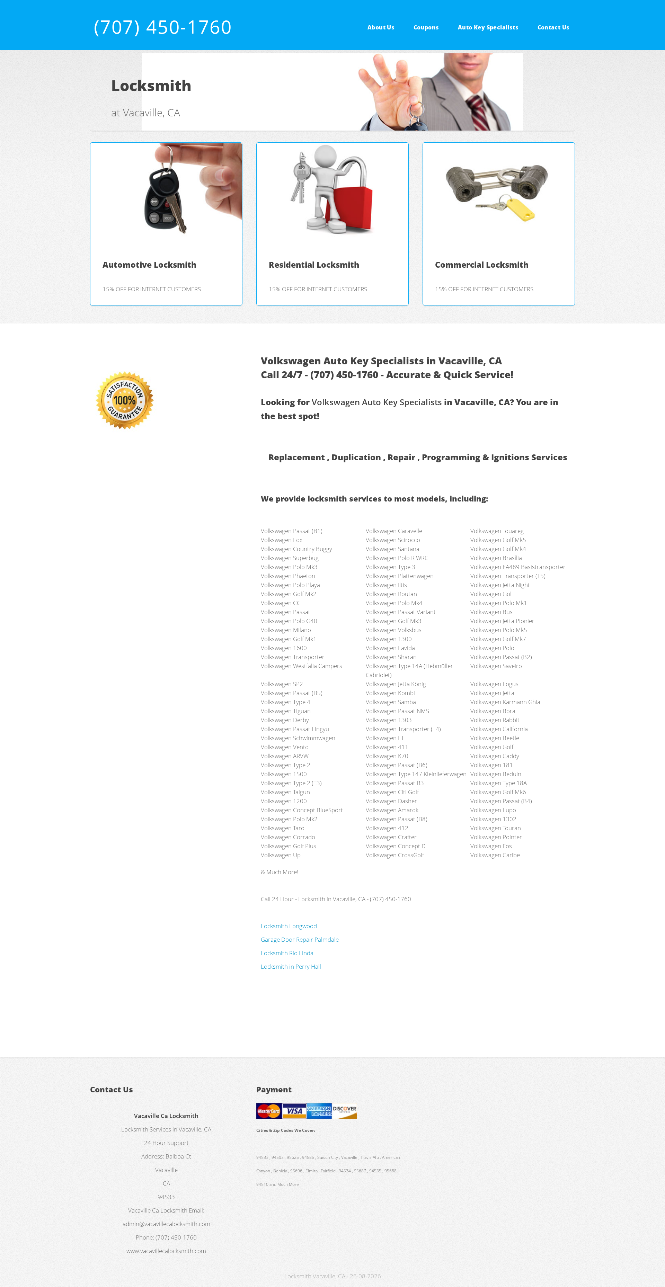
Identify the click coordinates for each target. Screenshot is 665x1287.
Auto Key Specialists (488, 27)
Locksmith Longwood (289, 926)
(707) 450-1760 (163, 26)
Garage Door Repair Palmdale (300, 939)
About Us (380, 27)
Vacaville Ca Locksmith (157, 1210)
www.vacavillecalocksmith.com (166, 1250)
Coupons (426, 27)
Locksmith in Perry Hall (291, 966)
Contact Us (554, 27)
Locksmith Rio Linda (287, 953)
